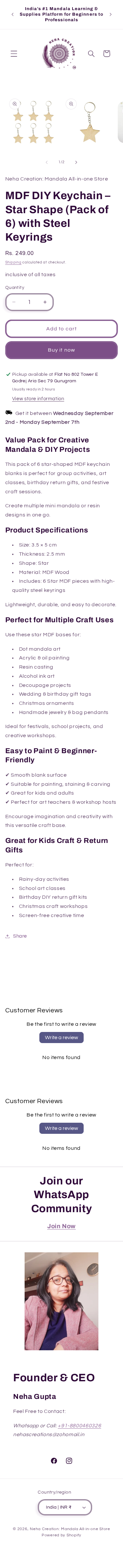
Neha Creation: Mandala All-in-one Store (70, 1529)
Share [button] (20, 936)
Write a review (61, 1037)
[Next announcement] (110, 14)
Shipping (13, 262)
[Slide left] (46, 162)
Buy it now (61, 350)
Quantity (14, 287)
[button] (13, 53)
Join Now (61, 1226)
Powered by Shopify (61, 1535)
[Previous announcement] (12, 14)
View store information (38, 398)
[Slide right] (76, 162)
